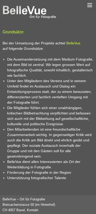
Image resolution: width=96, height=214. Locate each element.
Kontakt (32, 210)
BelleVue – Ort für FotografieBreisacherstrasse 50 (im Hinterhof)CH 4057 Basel (29, 204)
